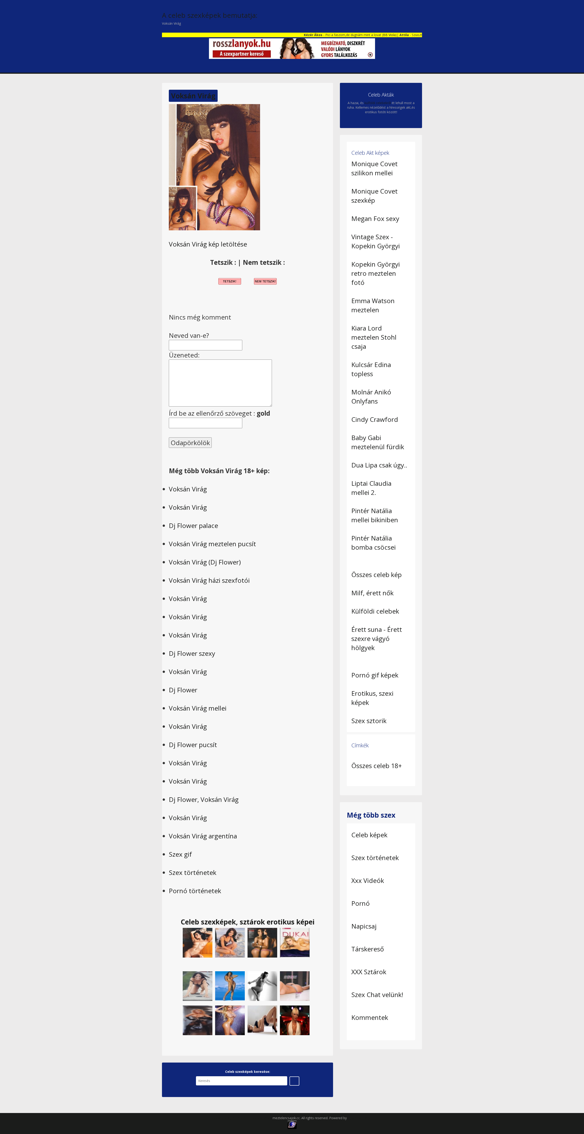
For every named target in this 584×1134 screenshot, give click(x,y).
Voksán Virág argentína (203, 836)
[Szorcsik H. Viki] (262, 942)
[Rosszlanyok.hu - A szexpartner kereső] (292, 48)
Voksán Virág (193, 95)
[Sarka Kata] (295, 985)
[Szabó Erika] (230, 942)
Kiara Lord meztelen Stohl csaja (373, 337)
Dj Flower (183, 689)
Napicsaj (364, 926)
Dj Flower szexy (192, 653)
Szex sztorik (368, 720)
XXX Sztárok (368, 971)
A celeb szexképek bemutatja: (209, 15)
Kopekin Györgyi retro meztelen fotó (375, 273)
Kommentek (369, 1017)
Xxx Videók (367, 880)
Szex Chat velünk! (377, 994)
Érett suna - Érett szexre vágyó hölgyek (376, 638)
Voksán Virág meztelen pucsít (212, 543)
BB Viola (365, 35)
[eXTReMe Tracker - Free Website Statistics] (292, 1124)
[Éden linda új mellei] (197, 985)
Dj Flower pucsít (193, 744)
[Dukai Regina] (295, 942)
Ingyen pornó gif (360, 1118)
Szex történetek (192, 872)
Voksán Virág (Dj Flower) (205, 562)
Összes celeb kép (376, 574)
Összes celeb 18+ (376, 765)
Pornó (360, 903)
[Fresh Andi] (230, 1020)
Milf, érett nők (372, 592)
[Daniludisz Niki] (197, 942)
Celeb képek (369, 834)
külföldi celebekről (378, 103)
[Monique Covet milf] (295, 1020)
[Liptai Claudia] (197, 1020)
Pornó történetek (195, 890)
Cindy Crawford (374, 419)
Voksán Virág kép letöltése (208, 244)
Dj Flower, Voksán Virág (204, 799)
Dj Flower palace (193, 525)
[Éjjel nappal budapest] (262, 985)
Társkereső (367, 949)
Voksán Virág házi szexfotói (209, 580)
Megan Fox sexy (375, 218)
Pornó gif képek (374, 675)
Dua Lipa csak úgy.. (379, 465)
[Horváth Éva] (230, 985)
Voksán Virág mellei (198, 708)
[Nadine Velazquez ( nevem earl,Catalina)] (262, 1020)
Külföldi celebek (375, 611)
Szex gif (180, 854)
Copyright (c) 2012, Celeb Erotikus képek (242, 1118)
